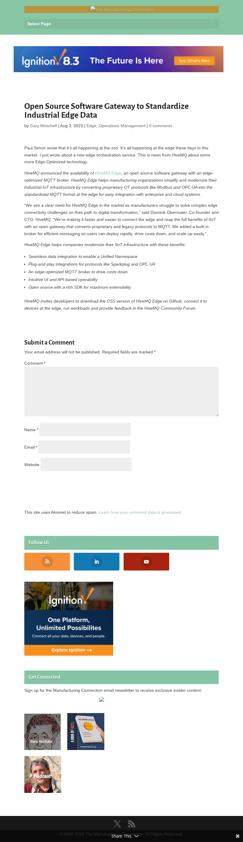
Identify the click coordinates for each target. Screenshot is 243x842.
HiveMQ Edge (108, 173)
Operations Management (122, 125)
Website (31, 464)
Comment (34, 363)
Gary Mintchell (43, 125)
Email (30, 447)
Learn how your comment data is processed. (140, 512)
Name (31, 429)
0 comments (160, 125)
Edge (91, 125)
